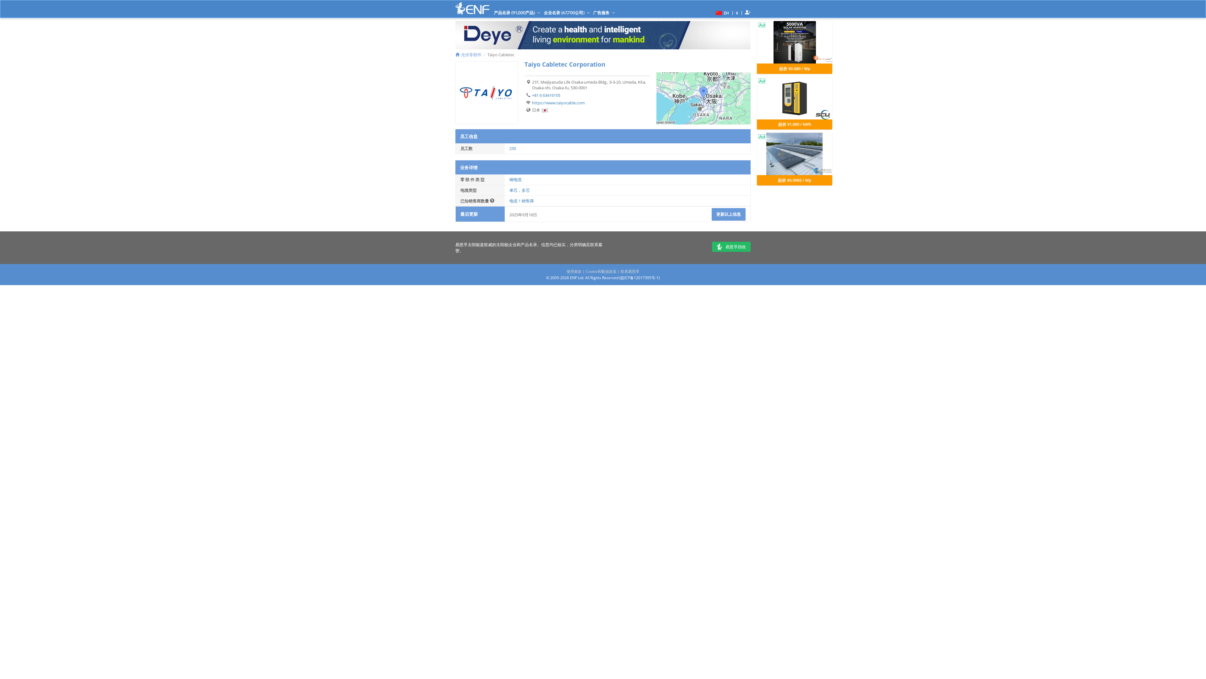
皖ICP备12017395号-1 (640, 277)
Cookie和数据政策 (601, 271)
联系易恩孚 (630, 271)
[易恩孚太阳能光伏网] (472, 8)
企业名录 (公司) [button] (564, 12)
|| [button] (737, 13)
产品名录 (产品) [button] (515, 12)
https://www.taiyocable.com (558, 103)
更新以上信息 (728, 214)
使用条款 (574, 271)
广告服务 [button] (602, 12)
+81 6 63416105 (546, 95)
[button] (721, 12)
